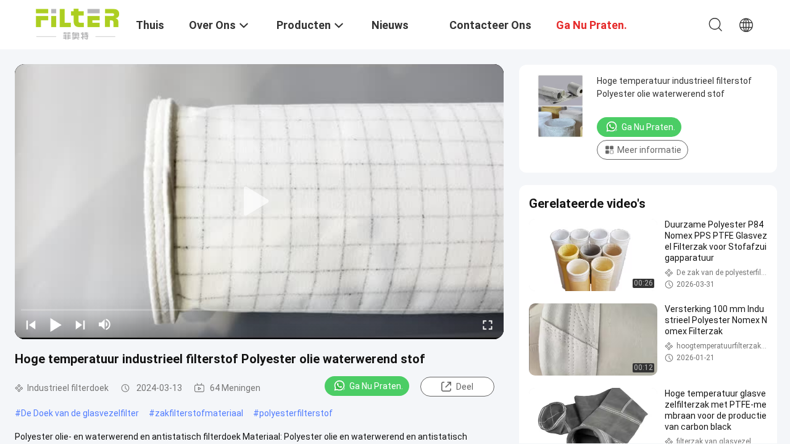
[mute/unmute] (105, 324)
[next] (80, 324)
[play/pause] (55, 324)
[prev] (31, 324)
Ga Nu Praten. (376, 386)
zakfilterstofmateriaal (199, 413)
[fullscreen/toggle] (487, 324)
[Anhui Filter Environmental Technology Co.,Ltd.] (77, 23)
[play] (259, 201)
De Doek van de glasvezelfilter (80, 413)
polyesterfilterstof (296, 413)
